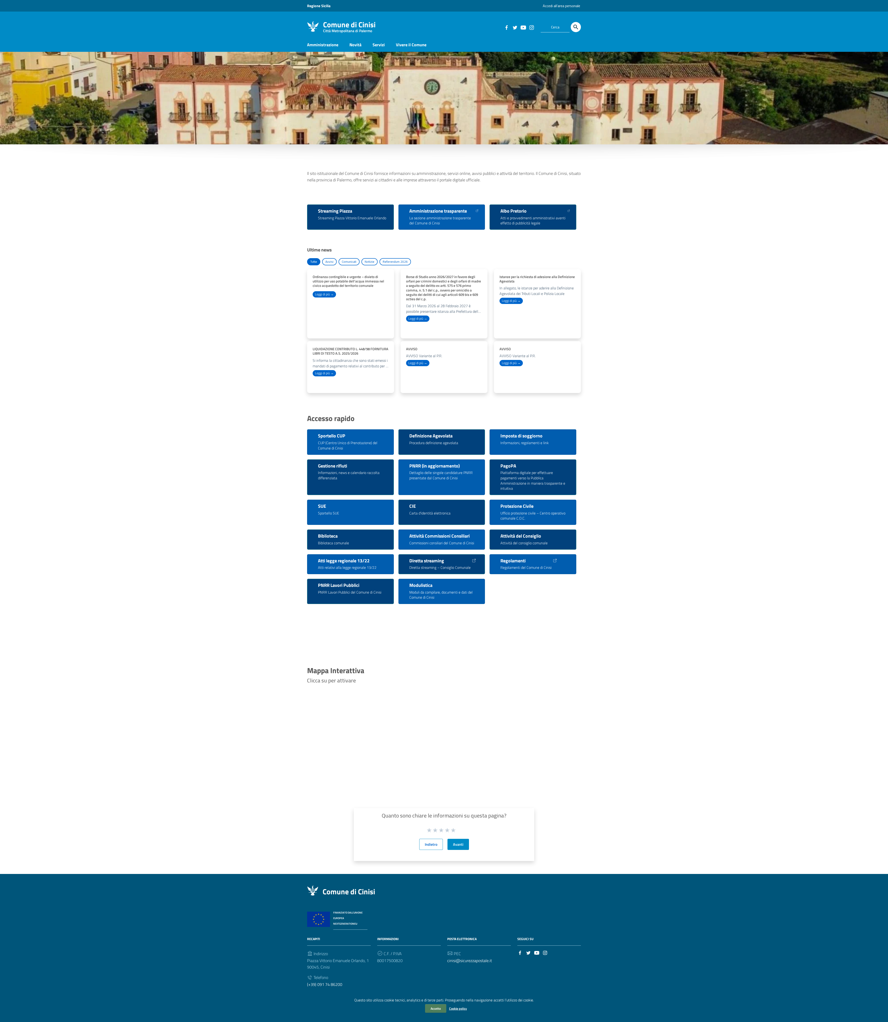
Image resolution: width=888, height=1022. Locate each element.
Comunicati (349, 261)
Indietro (431, 844)
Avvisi (329, 261)
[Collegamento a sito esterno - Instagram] (531, 27)
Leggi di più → (324, 294)
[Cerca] (576, 27)
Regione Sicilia (318, 6)
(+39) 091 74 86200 (324, 984)
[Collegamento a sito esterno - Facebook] (506, 27)
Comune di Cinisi (349, 25)
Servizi (379, 45)
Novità (355, 45)
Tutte (313, 261)
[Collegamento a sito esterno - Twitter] (515, 27)
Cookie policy (458, 1008)
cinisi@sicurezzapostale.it (469, 960)
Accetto (436, 1008)
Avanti (458, 844)
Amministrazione (322, 45)
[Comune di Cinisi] (313, 26)
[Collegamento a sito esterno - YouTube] (523, 27)
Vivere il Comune (411, 45)
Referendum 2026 (395, 261)
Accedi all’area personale (561, 6)
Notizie (369, 261)
